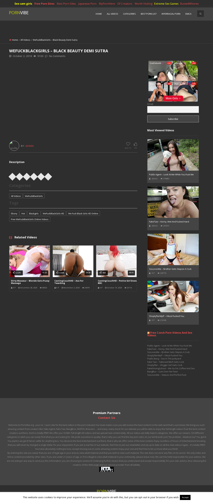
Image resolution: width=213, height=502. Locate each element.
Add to (128, 148)
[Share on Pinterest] (26, 175)
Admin (30, 145)
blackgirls (34, 213)
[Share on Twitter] (19, 175)
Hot (23, 213)
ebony (14, 213)
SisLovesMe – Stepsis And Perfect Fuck (166, 374)
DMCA (188, 13)
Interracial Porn (171, 13)
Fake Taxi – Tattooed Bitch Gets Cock (165, 361)
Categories (129, 13)
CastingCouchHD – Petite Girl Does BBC (117, 282)
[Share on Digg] (41, 175)
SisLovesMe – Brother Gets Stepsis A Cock (170, 268)
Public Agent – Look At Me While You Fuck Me (171, 174)
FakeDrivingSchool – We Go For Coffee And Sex (171, 368)
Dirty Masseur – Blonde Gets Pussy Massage (30, 282)
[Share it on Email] (48, 175)
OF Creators (124, 3)
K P (14, 287)
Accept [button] (185, 497)
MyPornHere (107, 3)
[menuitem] (99, 14)
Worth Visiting (144, 3)
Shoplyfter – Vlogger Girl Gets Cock (164, 365)
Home (99, 13)
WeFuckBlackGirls (34, 196)
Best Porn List (149, 13)
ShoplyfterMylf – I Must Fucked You (166, 316)
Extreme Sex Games (166, 3)
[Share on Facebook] (12, 175)
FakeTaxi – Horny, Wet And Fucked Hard (169, 221)
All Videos (112, 13)
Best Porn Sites (66, 3)
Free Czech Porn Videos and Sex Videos (169, 334)
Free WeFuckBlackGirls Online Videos (29, 219)
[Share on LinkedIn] (33, 175)
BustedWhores (189, 3)
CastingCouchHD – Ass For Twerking (69, 282)
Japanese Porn (87, 3)
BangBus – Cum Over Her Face (162, 371)
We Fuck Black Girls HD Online (83, 213)
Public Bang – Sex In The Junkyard (164, 358)
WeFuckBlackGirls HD (53, 213)
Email (150, 104)
